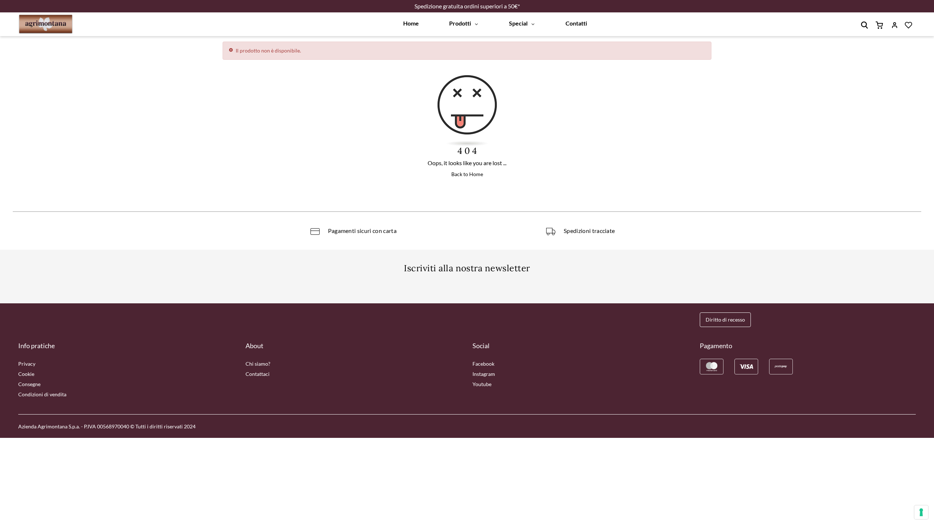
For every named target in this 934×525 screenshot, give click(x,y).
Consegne (29, 384)
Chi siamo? (258, 364)
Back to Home (467, 174)
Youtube (481, 384)
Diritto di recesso (725, 319)
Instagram (483, 374)
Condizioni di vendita (42, 394)
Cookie (26, 374)
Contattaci (258, 374)
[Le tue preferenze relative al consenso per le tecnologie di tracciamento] (921, 512)
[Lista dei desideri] (913, 24)
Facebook (483, 364)
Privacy (26, 364)
